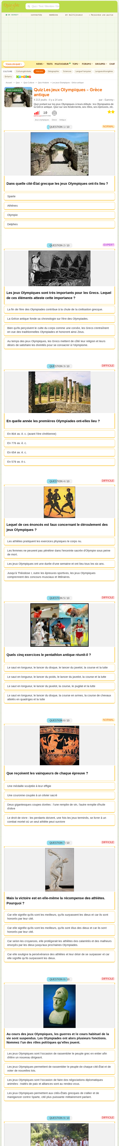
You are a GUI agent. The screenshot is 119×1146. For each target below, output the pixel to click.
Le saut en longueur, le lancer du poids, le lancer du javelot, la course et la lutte (56, 676)
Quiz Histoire (43, 83)
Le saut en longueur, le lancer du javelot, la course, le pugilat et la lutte (51, 686)
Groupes (100, 64)
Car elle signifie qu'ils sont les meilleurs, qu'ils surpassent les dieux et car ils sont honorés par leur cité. (57, 916)
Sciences (67, 71)
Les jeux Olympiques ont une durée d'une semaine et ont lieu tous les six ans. (56, 563)
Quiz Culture (29, 83)
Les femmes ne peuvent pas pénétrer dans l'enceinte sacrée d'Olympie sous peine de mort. (58, 552)
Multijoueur (62, 64)
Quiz (18, 83)
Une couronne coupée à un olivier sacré (32, 795)
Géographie (53, 71)
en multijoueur (73, 14)
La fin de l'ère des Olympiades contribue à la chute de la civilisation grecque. (55, 309)
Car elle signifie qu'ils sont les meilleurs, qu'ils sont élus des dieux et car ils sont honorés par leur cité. (57, 929)
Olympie (12, 215)
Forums (86, 64)
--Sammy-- (109, 99)
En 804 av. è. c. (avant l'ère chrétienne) (31, 433)
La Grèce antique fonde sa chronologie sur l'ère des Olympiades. (47, 318)
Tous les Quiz (13, 64)
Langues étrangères (104, 71)
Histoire (39, 71)
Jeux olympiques (42, 120)
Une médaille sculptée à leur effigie (29, 786)
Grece (54, 120)
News (39, 64)
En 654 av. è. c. (17, 452)
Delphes (12, 224)
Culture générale (23, 71)
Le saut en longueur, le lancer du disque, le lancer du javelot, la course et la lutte (57, 667)
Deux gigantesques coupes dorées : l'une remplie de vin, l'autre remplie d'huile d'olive (56, 806)
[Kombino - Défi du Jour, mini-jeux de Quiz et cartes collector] (22, 77)
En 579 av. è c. (16, 461)
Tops (75, 64)
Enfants (8, 76)
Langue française (83, 71)
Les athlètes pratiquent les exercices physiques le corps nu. (44, 541)
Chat (112, 64)
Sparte (11, 196)
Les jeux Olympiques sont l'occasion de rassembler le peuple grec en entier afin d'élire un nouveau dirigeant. (57, 1055)
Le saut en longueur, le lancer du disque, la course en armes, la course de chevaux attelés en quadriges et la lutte (59, 697)
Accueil (9, 83)
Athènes (12, 205)
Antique (62, 120)
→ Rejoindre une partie (101, 15)
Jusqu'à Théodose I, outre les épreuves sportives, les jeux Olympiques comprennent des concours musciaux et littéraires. (51, 575)
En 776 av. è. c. (17, 443)
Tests (50, 64)
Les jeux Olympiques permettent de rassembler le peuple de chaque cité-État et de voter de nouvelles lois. (59, 1068)
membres (53, 14)
